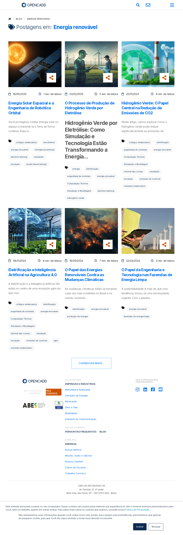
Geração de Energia (76, 395)
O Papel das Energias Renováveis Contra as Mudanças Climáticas (84, 274)
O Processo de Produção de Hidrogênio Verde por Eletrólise (90, 108)
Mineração (71, 401)
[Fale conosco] (148, 5)
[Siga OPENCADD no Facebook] (153, 389)
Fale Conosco (51, 392)
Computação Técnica (77, 183)
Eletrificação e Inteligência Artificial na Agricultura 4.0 (32, 272)
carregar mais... (91, 363)
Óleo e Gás (71, 407)
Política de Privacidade (137, 509)
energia (76, 169)
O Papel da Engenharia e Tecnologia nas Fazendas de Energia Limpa (147, 274)
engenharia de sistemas (79, 176)
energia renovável (19, 149)
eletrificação (92, 169)
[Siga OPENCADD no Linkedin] (145, 389)
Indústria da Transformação (80, 419)
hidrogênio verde (75, 198)
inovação (15, 164)
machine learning (19, 157)
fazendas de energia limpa (136, 316)
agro (56, 340)
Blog (19, 18)
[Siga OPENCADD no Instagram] (137, 389)
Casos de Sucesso (75, 467)
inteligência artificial (44, 149)
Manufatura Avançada (77, 389)
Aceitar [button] (140, 526)
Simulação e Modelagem (79, 191)
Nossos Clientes (74, 461)
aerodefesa (49, 142)
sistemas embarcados (134, 186)
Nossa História (73, 449)
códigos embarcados (26, 142)
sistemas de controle (149, 179)
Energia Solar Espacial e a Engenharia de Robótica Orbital (31, 108)
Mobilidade (71, 413)
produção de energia (77, 316)
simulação (39, 157)
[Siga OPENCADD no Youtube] (160, 389)
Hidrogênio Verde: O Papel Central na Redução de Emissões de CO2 (145, 108)
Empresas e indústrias (80, 383)
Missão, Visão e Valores (78, 455)
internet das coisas (133, 171)
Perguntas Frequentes (81, 431)
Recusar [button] (156, 526)
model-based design (36, 164)
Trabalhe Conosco (75, 473)
